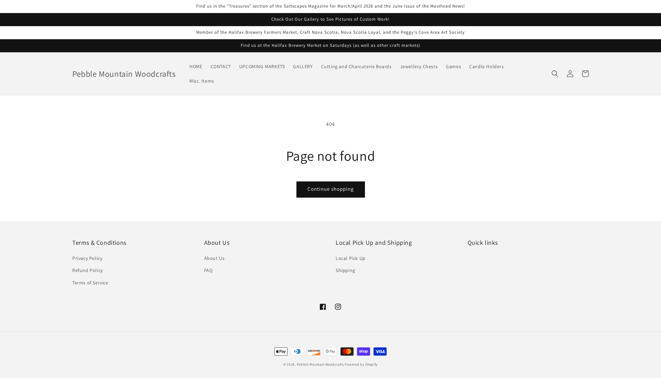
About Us (214, 258)
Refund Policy (87, 270)
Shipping (345, 270)
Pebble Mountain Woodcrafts (320, 364)
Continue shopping (330, 189)
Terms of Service (90, 283)
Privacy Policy (87, 258)
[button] (555, 73)
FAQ (208, 270)
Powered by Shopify (361, 364)
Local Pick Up (351, 258)
